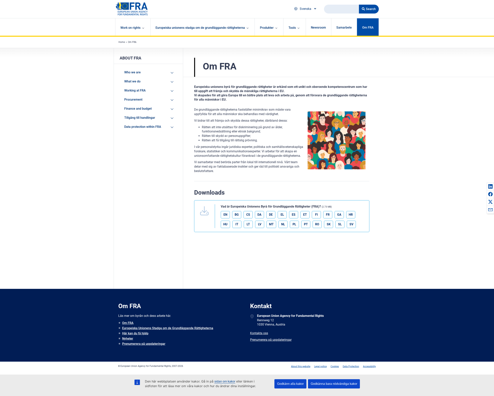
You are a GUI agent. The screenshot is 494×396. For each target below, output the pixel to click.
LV (259, 224)
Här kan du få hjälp (135, 333)
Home (121, 42)
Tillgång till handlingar (139, 118)
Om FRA (368, 27)
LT (248, 224)
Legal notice (320, 366)
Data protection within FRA (142, 127)
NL (283, 224)
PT (306, 224)
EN (225, 214)
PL (294, 224)
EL (282, 214)
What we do (132, 81)
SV (351, 224)
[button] (490, 186)
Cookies (335, 366)
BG (237, 214)
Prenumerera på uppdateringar (143, 344)
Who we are (132, 72)
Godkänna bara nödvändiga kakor (334, 383)
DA (259, 214)
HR (351, 214)
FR (328, 214)
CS (248, 214)
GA (339, 214)
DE (271, 214)
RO (317, 224)
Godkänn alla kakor (290, 383)
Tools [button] (292, 28)
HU (225, 224)
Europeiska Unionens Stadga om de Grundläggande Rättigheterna (167, 328)
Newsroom (318, 27)
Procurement (133, 99)
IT (236, 224)
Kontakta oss (259, 333)
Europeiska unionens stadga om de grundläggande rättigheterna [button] (200, 28)
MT (271, 224)
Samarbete (344, 27)
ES (293, 214)
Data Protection (351, 366)
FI (316, 214)
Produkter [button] (267, 28)
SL (340, 224)
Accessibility (369, 366)
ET (305, 214)
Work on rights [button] (130, 28)
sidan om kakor (224, 381)
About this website (300, 366)
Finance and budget (138, 108)
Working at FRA (135, 90)
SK (329, 224)
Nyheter (127, 338)
